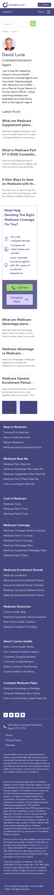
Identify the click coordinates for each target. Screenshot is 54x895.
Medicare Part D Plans (15, 555)
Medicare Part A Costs (15, 508)
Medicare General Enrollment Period (23, 590)
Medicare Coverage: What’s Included (24, 530)
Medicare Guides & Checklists (20, 626)
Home (5, 31)
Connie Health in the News (18, 671)
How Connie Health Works (18, 646)
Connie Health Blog (14, 611)
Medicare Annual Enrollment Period (23, 580)
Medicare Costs (12, 503)
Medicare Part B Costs (15, 513)
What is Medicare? (13, 442)
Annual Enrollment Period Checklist (23, 585)
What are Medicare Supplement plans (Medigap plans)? (16, 123)
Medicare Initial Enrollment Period (22, 447)
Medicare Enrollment (15, 575)
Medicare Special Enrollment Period (23, 595)
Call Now (45, 5)
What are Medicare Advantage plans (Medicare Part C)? (16, 322)
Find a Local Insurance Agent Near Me (24, 698)
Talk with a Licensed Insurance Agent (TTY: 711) (25, 726)
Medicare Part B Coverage (18, 540)
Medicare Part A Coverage (18, 535)
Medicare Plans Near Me (17, 464)
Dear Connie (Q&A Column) (19, 621)
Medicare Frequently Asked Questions (24, 616)
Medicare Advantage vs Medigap (21, 688)
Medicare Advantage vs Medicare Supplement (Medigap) (18, 351)
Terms (9, 735)
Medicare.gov (42, 845)
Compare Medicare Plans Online (21, 693)
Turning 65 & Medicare (16, 432)
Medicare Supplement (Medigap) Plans (25, 550)
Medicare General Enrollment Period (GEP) (16, 380)
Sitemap (10, 745)
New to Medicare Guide (16, 437)
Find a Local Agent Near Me (18, 483)
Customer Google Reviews (18, 661)
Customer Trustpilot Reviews (19, 656)
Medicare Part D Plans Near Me (20, 479)
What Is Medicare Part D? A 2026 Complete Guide (19, 152)
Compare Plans (16, 299)
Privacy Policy (13, 740)
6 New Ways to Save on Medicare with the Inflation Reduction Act (18, 182)
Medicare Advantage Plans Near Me (23, 469)
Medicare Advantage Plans (18, 545)
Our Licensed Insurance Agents (21, 651)
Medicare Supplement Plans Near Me (24, 474)
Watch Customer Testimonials (20, 666)
